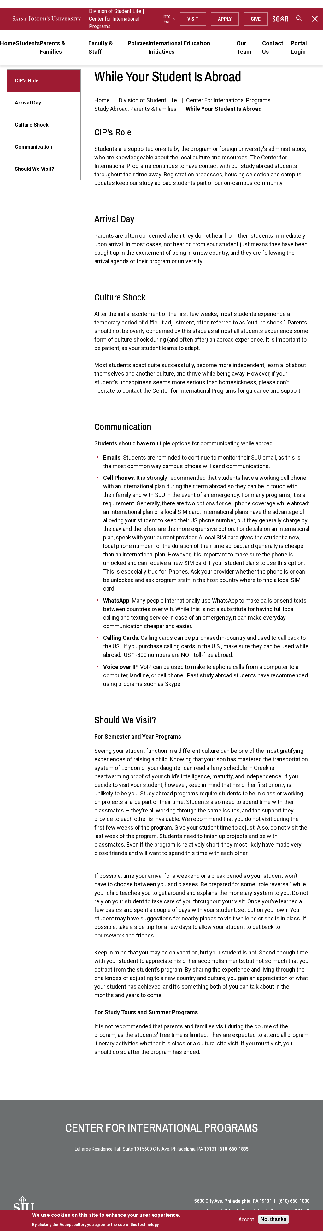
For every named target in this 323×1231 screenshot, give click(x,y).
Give (256, 18)
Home (8, 43)
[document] (106, 1219)
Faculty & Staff (100, 47)
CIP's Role (27, 81)
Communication (33, 147)
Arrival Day (28, 103)
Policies (138, 43)
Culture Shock (32, 125)
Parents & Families (52, 47)
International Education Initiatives (179, 47)
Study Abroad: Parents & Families (135, 108)
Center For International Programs (228, 100)
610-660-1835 (234, 1148)
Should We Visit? (34, 169)
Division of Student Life (115, 11)
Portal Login (299, 47)
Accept (246, 1219)
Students (28, 43)
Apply (225, 18)
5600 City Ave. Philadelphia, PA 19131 (233, 1201)
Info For (167, 19)
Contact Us (272, 47)
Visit (193, 18)
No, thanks (273, 1219)
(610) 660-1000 (293, 1201)
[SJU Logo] (24, 1206)
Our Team (244, 47)
